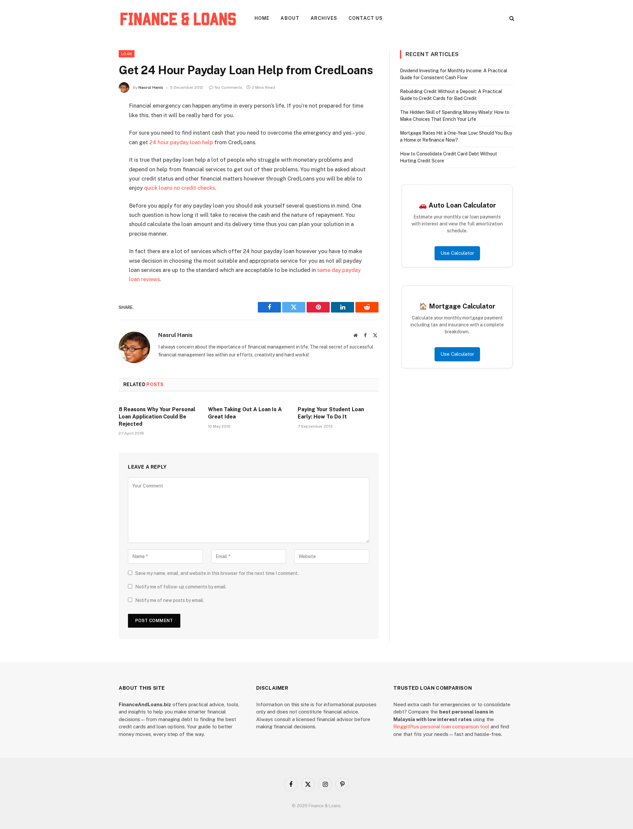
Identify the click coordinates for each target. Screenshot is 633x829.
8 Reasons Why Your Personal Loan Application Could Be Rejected (157, 416)
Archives (324, 18)
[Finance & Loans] (178, 18)
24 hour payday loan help (181, 142)
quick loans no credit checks (179, 187)
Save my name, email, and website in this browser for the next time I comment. (217, 573)
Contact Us (365, 18)
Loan (126, 54)
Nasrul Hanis (150, 87)
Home (262, 18)
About (290, 18)
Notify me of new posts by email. (169, 600)
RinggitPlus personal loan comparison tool (441, 726)
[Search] (511, 18)
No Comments (228, 87)
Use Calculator (457, 253)
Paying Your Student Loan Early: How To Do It (331, 413)
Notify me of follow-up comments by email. (180, 586)
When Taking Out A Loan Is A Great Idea (245, 413)
